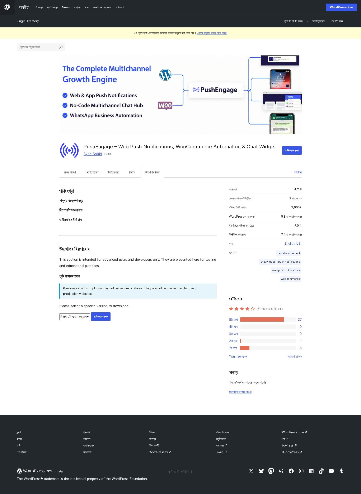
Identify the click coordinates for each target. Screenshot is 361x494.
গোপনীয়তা (22, 452)
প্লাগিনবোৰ (88, 445)
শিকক (152, 432)
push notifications (289, 261)
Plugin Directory (28, 21)
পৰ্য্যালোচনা (91, 172)
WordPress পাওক (341, 7)
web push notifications (286, 270)
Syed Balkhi (93, 154)
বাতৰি (19, 439)
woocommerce (290, 278)
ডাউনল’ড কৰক (292, 150)
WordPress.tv (160, 452)
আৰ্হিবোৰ (87, 452)
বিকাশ (132, 172)
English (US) (293, 243)
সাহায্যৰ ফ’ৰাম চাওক (240, 392)
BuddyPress (292, 452)
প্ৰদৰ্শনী (86, 432)
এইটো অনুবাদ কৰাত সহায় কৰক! (212, 33)
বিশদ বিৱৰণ (70, 172)
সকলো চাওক (295, 356)
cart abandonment (288, 253)
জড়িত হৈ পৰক (222, 432)
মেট (285, 439)
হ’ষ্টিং (19, 445)
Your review (238, 356)
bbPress (289, 445)
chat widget (268, 261)
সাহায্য (298, 172)
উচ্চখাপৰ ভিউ (152, 172)
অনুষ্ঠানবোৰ (221, 439)
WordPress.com (294, 432)
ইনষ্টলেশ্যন (113, 172)
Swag (221, 452)
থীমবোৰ (86, 439)
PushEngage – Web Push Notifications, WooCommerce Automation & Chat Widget (180, 147)
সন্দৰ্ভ (19, 432)
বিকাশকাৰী (154, 445)
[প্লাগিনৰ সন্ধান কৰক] (61, 47)
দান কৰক (222, 445)
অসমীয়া (60, 471)
